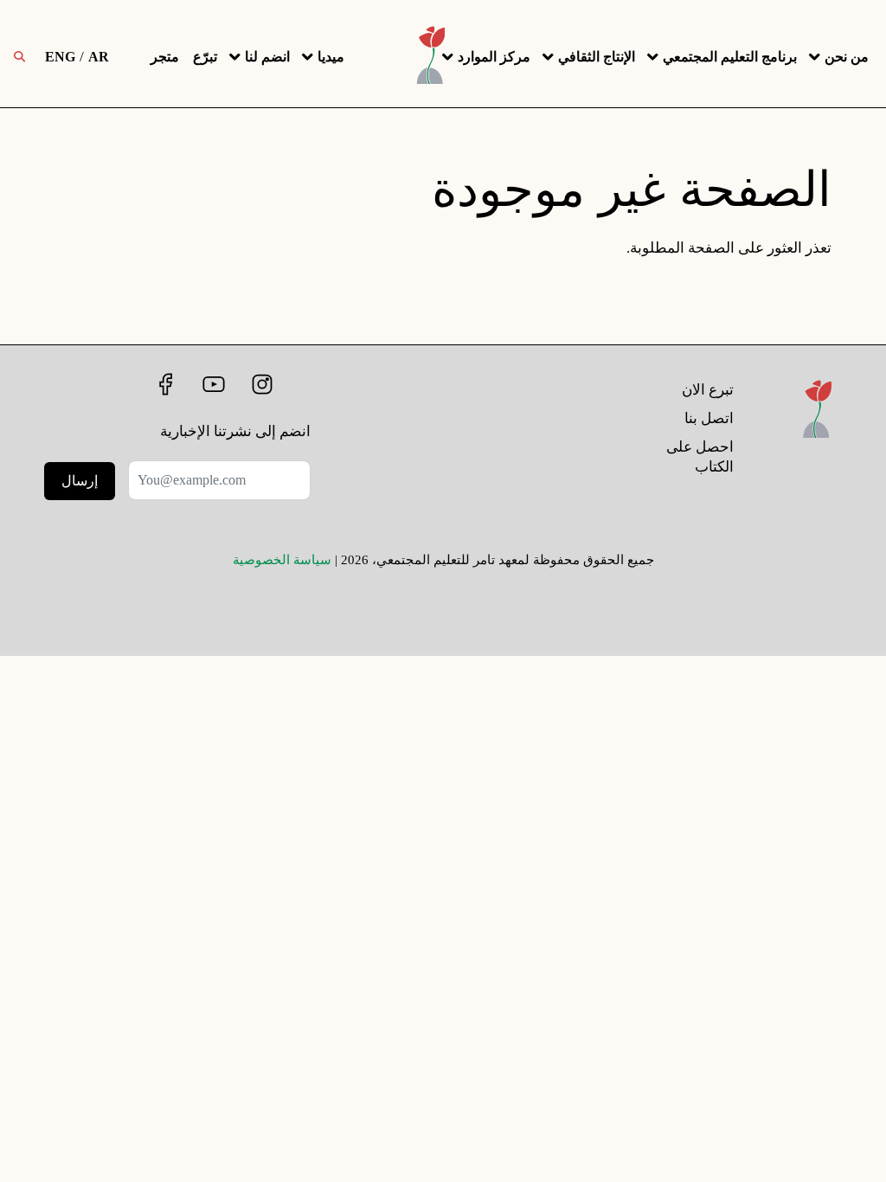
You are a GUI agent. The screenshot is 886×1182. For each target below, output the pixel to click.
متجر (165, 56)
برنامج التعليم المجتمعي (730, 56)
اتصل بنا (709, 418)
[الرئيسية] (817, 432)
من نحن (847, 56)
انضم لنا (267, 56)
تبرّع (205, 56)
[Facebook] (163, 384)
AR (98, 56)
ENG (60, 56)
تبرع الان (708, 390)
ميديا (331, 56)
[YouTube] (212, 384)
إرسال (79, 480)
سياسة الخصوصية (282, 560)
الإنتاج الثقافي (596, 56)
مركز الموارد (494, 56)
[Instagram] (260, 384)
